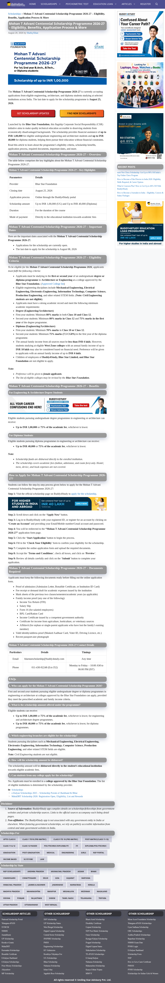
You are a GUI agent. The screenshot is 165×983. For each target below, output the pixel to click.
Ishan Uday (48, 969)
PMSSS (131, 965)
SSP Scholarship (50, 919)
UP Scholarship (8, 938)
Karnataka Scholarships (11, 950)
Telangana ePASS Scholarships (140, 923)
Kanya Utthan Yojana (94, 969)
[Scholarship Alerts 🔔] (15, 4)
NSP (129, 958)
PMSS (46, 942)
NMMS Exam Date (135, 942)
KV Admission (49, 950)
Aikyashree (6, 969)
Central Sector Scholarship (54, 935)
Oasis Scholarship (93, 935)
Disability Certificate (93, 923)
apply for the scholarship (83, 493)
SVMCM (5, 927)
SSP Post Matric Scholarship (97, 931)
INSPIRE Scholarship (52, 938)
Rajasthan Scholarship (136, 938)
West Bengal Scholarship (53, 927)
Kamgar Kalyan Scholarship (96, 938)
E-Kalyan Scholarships (10, 962)
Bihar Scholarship (50, 962)
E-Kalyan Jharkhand (9, 958)
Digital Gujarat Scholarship (54, 931)
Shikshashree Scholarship (95, 950)
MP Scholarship (8, 973)
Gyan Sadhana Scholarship (138, 927)
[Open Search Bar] (156, 4)
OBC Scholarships (135, 931)
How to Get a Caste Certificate (139, 962)
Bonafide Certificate (9, 954)
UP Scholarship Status (52, 923)
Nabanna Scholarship (52, 965)
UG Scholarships (50, 958)
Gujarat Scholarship (93, 927)
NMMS (5, 931)
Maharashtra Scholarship (95, 965)
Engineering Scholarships (53, 946)
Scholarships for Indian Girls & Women (143, 973)
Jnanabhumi (6, 935)
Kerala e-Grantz (8, 942)
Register (145, 3)
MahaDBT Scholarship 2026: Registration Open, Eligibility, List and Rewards (47, 796)
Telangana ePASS (8, 923)
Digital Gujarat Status (94, 946)
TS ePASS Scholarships (95, 954)
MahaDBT (6, 946)
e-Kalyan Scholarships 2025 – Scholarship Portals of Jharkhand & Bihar (45, 793)
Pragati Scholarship (93, 942)
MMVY (89, 973)
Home (32, 3)
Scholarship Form (134, 954)
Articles (127, 3)
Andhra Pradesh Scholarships (139, 935)
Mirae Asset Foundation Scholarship (142, 919)
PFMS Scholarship (135, 969)
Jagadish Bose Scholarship (54, 973)
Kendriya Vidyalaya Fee (53, 954)
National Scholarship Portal (12, 919)
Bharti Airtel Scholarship (95, 919)
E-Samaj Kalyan (92, 958)
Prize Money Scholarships (12, 965)
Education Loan (103, 3)
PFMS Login (133, 946)
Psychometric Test (77, 3)
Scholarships (49, 3)
